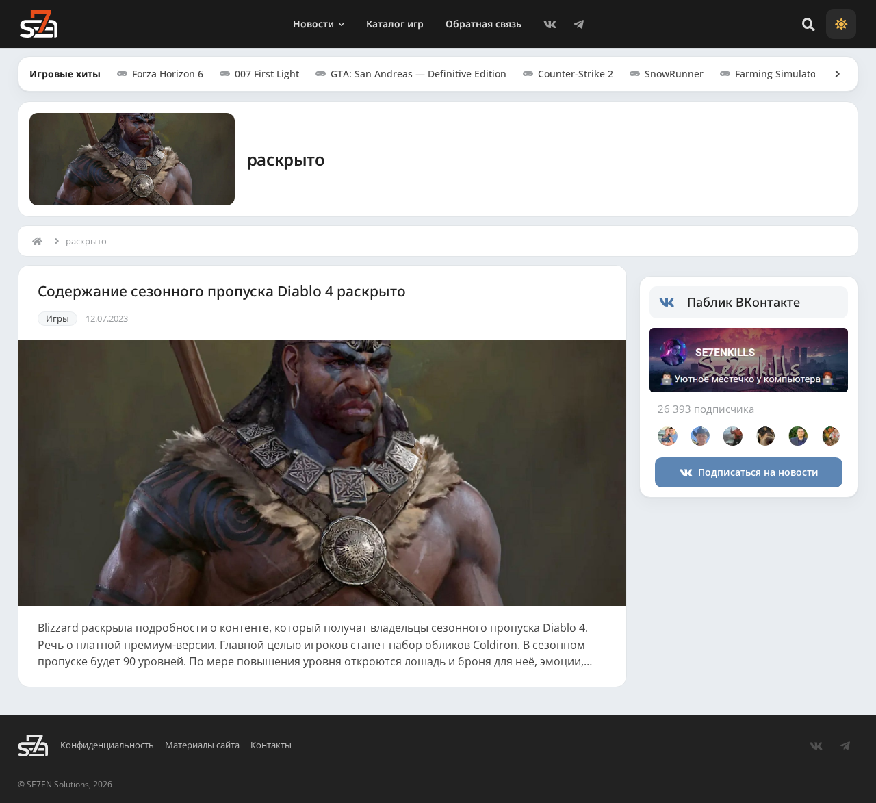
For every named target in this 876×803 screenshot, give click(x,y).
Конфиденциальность (107, 745)
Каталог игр (395, 23)
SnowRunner (674, 73)
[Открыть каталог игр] (831, 74)
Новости (313, 23)
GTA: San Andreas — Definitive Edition (418, 73)
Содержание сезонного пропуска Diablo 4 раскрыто (222, 291)
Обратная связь (483, 23)
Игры (57, 318)
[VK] (550, 24)
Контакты (271, 745)
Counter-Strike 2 (575, 73)
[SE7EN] (38, 24)
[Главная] (40, 241)
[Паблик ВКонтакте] (673, 302)
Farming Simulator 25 (784, 73)
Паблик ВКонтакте (743, 302)
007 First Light (267, 73)
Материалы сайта (202, 745)
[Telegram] (579, 24)
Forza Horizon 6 (167, 73)
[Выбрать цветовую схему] (841, 24)
